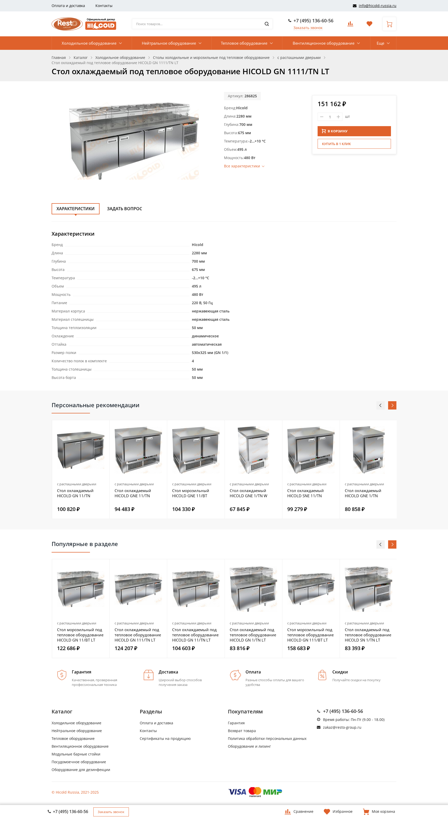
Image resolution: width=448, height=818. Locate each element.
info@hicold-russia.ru (377, 5)
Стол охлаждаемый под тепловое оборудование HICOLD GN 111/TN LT (138, 635)
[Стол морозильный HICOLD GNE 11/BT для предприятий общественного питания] (196, 450)
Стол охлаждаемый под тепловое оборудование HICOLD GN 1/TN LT (253, 635)
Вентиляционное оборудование (323, 43)
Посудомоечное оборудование (79, 761)
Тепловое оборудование (244, 43)
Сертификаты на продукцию (165, 738)
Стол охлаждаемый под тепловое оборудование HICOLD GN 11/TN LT (195, 635)
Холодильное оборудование (89, 43)
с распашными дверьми (76, 484)
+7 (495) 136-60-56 (313, 20)
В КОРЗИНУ (337, 131)
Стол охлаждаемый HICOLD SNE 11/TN (305, 493)
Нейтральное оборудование (169, 43)
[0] (350, 25)
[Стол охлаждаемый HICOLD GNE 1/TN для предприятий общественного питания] (368, 450)
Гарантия (236, 722)
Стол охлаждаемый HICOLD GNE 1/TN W (248, 493)
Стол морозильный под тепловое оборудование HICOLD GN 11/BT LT (80, 635)
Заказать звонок (308, 27)
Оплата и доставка (68, 5)
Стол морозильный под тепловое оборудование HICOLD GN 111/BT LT (310, 635)
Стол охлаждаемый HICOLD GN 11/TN (75, 493)
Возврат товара (242, 730)
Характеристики (76, 209)
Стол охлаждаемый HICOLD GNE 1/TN (363, 493)
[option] (81, 469)
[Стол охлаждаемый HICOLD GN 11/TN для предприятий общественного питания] (80, 450)
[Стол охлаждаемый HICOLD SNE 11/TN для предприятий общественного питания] (311, 450)
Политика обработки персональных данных (267, 738)
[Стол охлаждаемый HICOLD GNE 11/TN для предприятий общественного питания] (138, 450)
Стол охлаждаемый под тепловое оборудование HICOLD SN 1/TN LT (368, 635)
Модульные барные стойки (76, 754)
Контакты (104, 5)
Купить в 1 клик (336, 143)
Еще (380, 43)
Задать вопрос (124, 209)
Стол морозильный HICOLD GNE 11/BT (190, 493)
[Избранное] (102, 566)
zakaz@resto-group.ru (342, 727)
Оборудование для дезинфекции (81, 769)
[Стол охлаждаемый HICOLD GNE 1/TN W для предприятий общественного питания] (253, 450)
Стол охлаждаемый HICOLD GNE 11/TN (133, 493)
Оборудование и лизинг (249, 746)
